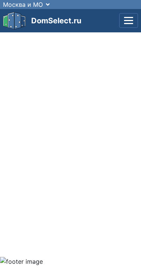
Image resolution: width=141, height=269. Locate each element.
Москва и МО (23, 4)
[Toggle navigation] (128, 20)
